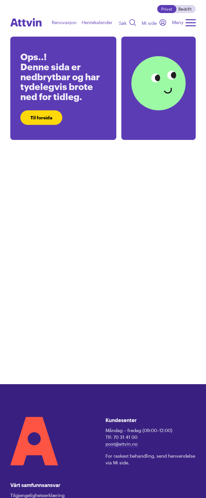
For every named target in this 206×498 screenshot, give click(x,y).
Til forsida (41, 117)
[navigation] (26, 22)
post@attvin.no (122, 444)
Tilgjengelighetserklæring (37, 495)
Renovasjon (64, 22)
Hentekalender (97, 22)
